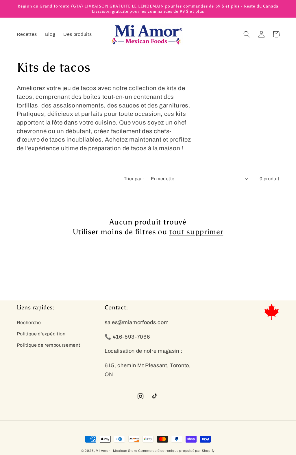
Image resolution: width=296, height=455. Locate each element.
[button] (247, 34)
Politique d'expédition (41, 333)
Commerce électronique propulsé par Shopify (176, 450)
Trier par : (134, 178)
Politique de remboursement (48, 345)
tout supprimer (196, 231)
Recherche (29, 322)
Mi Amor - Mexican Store (116, 450)
